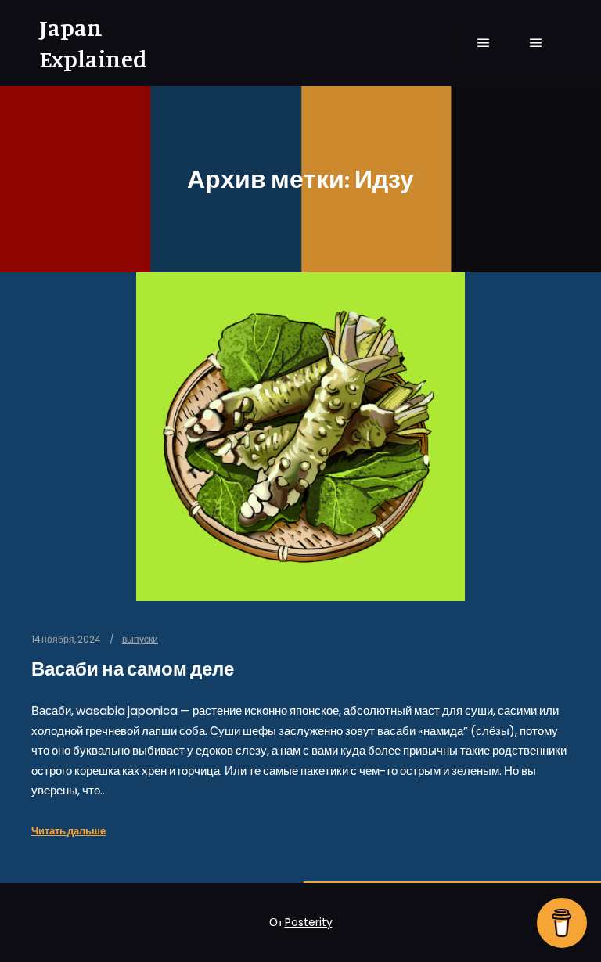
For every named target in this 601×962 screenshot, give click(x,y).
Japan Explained (93, 43)
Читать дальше (68, 830)
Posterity (309, 922)
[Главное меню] (484, 43)
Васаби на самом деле (132, 669)
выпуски (140, 639)
